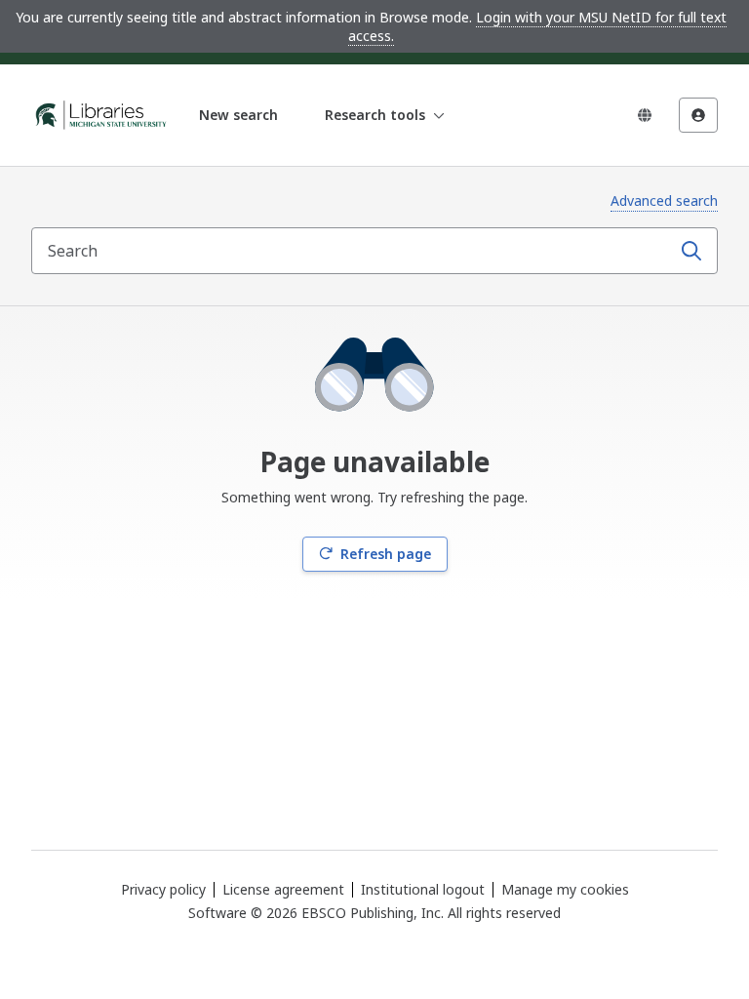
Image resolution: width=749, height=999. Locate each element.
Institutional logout (423, 889)
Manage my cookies (565, 890)
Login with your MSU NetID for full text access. (537, 26)
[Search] (691, 250)
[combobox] (353, 250)
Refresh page (385, 553)
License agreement (283, 889)
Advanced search (664, 200)
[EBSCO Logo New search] (101, 115)
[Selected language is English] (644, 115)
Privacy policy (163, 889)
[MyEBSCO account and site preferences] (698, 115)
